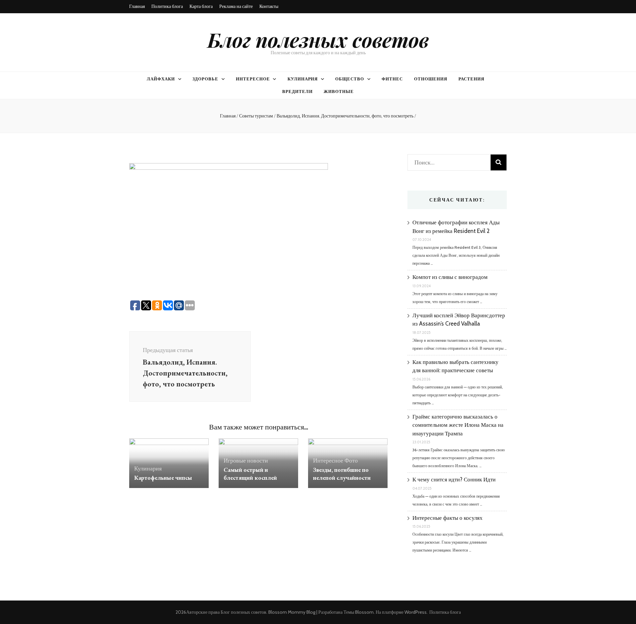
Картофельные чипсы (163, 477)
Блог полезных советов (318, 39)
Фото (351, 460)
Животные (339, 91)
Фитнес (392, 78)
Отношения (430, 78)
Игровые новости (246, 460)
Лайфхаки (161, 78)
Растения (471, 78)
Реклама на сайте (236, 6)
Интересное (253, 78)
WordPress (415, 612)
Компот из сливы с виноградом (450, 277)
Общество (349, 78)
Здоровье (205, 78)
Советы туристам (256, 116)
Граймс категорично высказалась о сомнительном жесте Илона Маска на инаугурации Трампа (458, 425)
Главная (137, 6)
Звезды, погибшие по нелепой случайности (342, 473)
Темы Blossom (359, 612)
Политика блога (167, 6)
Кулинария (303, 78)
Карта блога (201, 6)
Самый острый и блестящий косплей (250, 473)
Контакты (268, 6)
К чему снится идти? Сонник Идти (454, 479)
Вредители (297, 91)
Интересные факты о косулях (447, 517)
